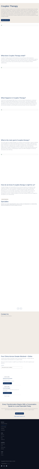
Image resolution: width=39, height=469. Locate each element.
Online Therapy (3, 426)
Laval (2, 445)
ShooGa (8, 463)
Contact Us (3, 439)
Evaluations (3, 430)
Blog (2, 437)
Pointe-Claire (3, 447)
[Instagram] (4, 466)
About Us (2, 434)
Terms (2, 453)
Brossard (2, 448)
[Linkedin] (1, 466)
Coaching (2, 428)
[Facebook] (6, 466)
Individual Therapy (4, 423)
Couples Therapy (3, 425)
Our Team (2, 436)
